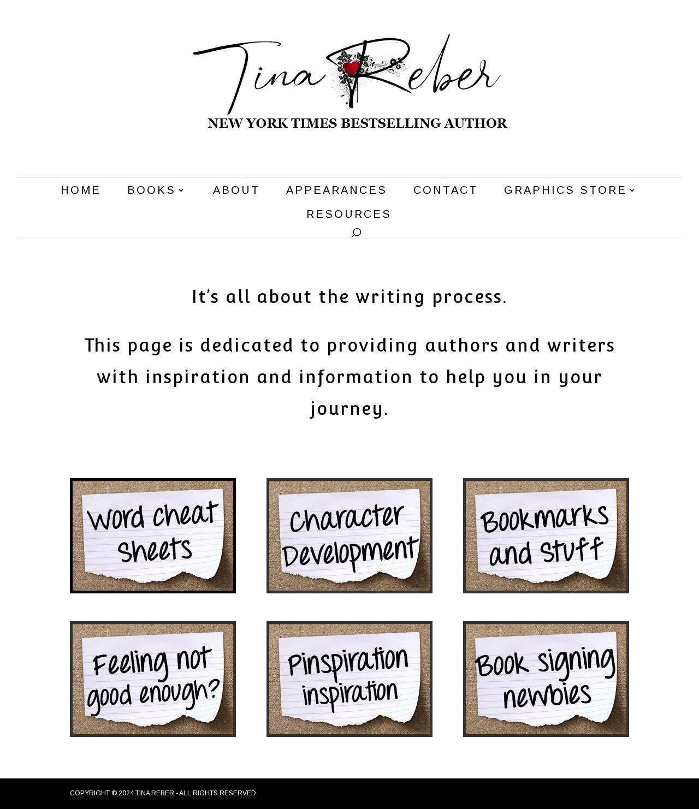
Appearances (336, 191)
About (236, 191)
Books (151, 191)
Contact (445, 191)
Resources (349, 215)
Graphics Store (565, 191)
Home (81, 191)
